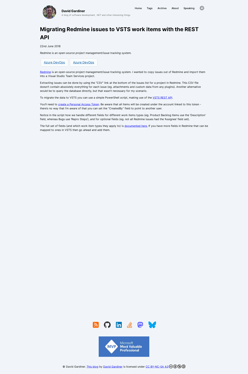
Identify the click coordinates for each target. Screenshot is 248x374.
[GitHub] (107, 325)
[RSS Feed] (96, 325)
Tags (150, 8)
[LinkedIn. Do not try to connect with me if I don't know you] (119, 325)
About (175, 8)
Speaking (189, 8)
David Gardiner (112, 366)
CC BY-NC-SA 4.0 (157, 366)
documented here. (136, 126)
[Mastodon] (140, 325)
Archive (162, 8)
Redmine (45, 72)
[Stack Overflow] (129, 325)
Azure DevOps (54, 62)
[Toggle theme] (201, 8)
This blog (92, 366)
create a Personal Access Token (78, 104)
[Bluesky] (152, 325)
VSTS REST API (162, 97)
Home (138, 8)
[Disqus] (124, 181)
